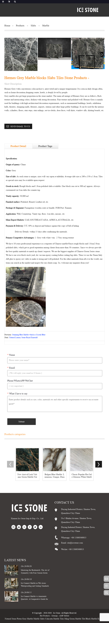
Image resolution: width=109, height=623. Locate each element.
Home (7, 25)
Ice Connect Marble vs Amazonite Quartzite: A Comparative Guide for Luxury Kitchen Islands (34, 599)
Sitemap (54, 616)
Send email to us (20, 126)
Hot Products (45, 616)
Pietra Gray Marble (25, 618)
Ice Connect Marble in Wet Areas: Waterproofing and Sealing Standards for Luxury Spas (35, 586)
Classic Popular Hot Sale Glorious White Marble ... (82, 475)
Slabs (33, 25)
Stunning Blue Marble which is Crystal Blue (28, 335)
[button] (102, 54)
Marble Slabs (39, 618)
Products (20, 25)
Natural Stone (10, 618)
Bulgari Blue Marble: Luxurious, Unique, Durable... (54, 475)
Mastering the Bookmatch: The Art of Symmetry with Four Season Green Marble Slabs (35, 573)
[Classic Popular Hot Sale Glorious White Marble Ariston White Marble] (81, 459)
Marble (45, 25)
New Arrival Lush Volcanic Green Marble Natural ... (27, 475)
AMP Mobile (64, 616)
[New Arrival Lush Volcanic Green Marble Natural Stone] (27, 459)
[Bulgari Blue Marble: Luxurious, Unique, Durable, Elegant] (54, 459)
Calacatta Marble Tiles (54, 618)
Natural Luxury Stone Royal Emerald (23, 337)
